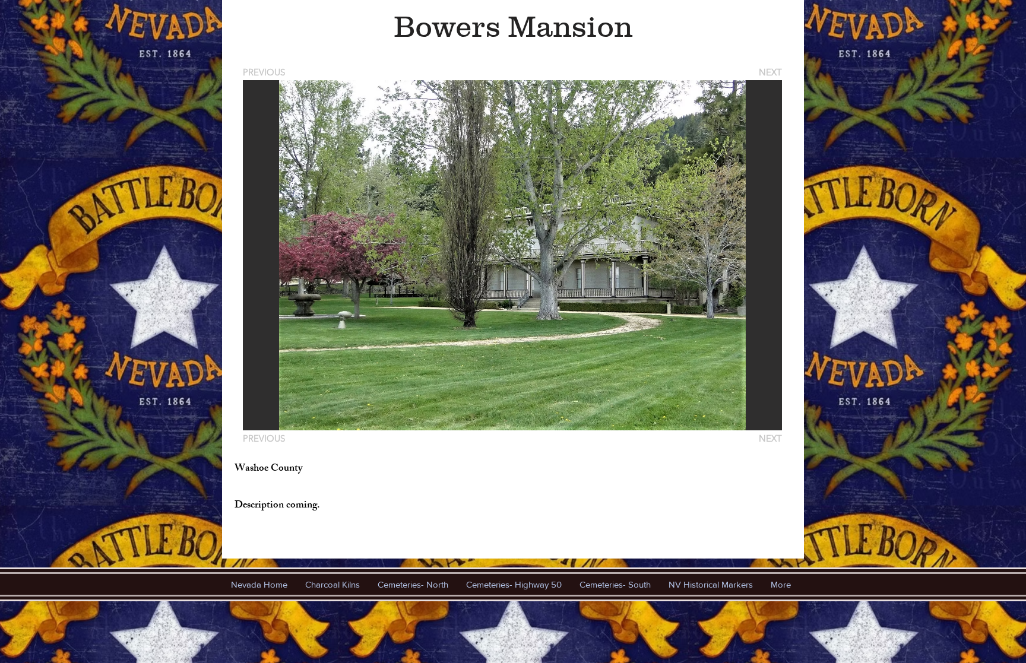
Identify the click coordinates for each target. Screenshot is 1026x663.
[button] (512, 255)
